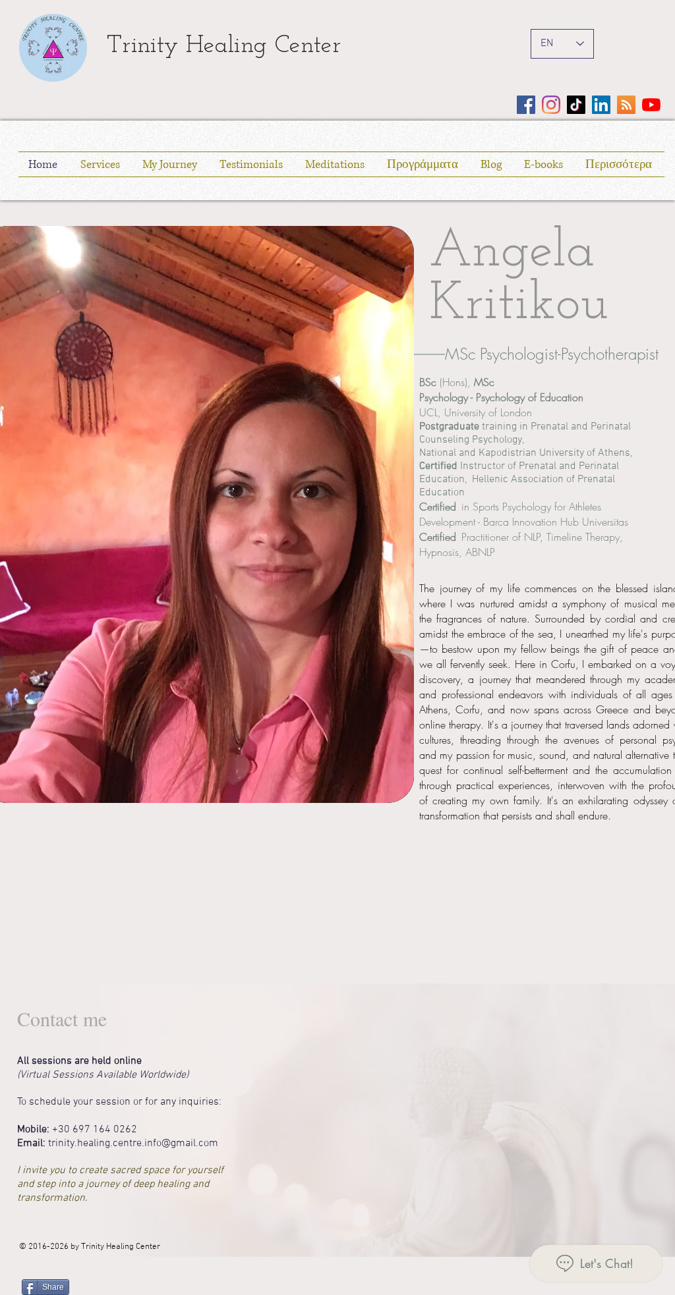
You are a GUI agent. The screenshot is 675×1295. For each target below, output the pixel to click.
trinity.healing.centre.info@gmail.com (133, 1143)
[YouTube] (651, 105)
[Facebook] (526, 105)
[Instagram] (551, 105)
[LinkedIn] (601, 105)
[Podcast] (626, 105)
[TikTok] (576, 105)
